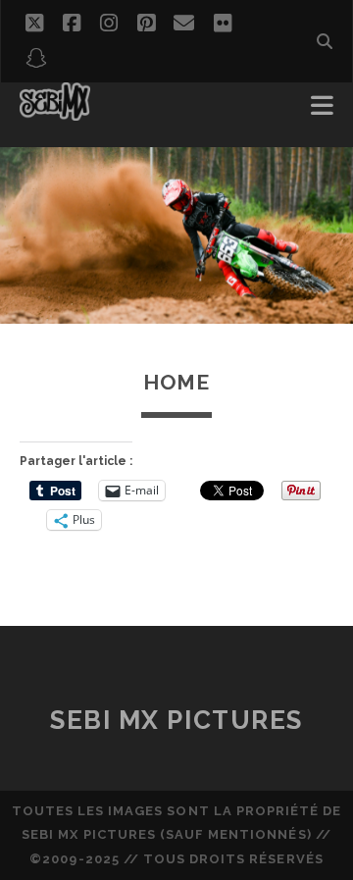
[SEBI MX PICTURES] (55, 112)
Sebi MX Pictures (176, 720)
